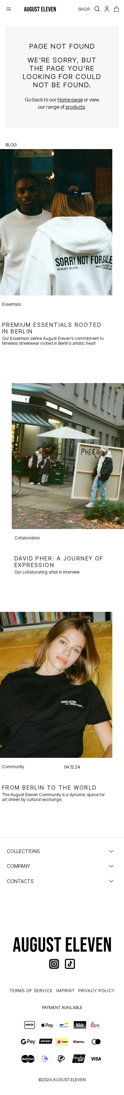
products (75, 107)
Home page (70, 99)
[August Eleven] (40, 9)
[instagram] (54, 964)
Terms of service (31, 990)
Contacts (20, 881)
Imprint (65, 990)
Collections (23, 851)
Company (18, 866)
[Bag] (116, 9)
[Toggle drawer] (9, 9)
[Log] (107, 9)
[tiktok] (70, 964)
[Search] (97, 9)
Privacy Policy (96, 990)
